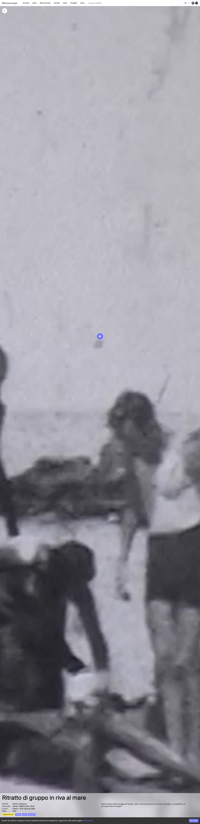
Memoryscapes (9, 3)
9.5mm (15, 806)
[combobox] (105, 3)
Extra (65, 3)
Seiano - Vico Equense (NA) (23, 809)
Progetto (73, 3)
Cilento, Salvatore (19, 804)
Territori (57, 3)
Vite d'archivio (45, 3)
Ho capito (193, 821)
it (188, 3)
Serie (34, 3)
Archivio (26, 3)
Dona (82, 3)
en (186, 3)
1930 (14, 811)
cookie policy (87, 821)
